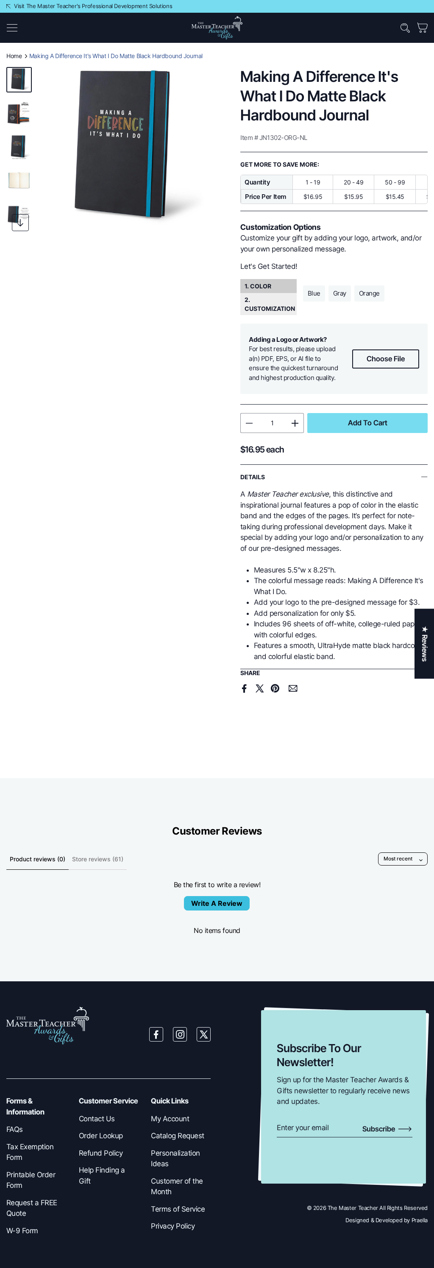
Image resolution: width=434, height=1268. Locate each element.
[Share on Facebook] (244, 688)
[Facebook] (156, 1034)
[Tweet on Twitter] (260, 688)
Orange (369, 293)
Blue (314, 293)
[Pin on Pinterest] (274, 688)
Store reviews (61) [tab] (97, 859)
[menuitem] (36, 1129)
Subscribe (379, 1129)
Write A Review (216, 903)
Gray (339, 293)
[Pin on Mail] (293, 688)
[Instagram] (180, 1034)
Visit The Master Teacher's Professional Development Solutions (93, 6)
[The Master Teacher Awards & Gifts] (217, 27)
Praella (420, 1220)
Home (14, 55)
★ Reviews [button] (424, 644)
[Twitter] (204, 1034)
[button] (11, 28)
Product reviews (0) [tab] (37, 859)
